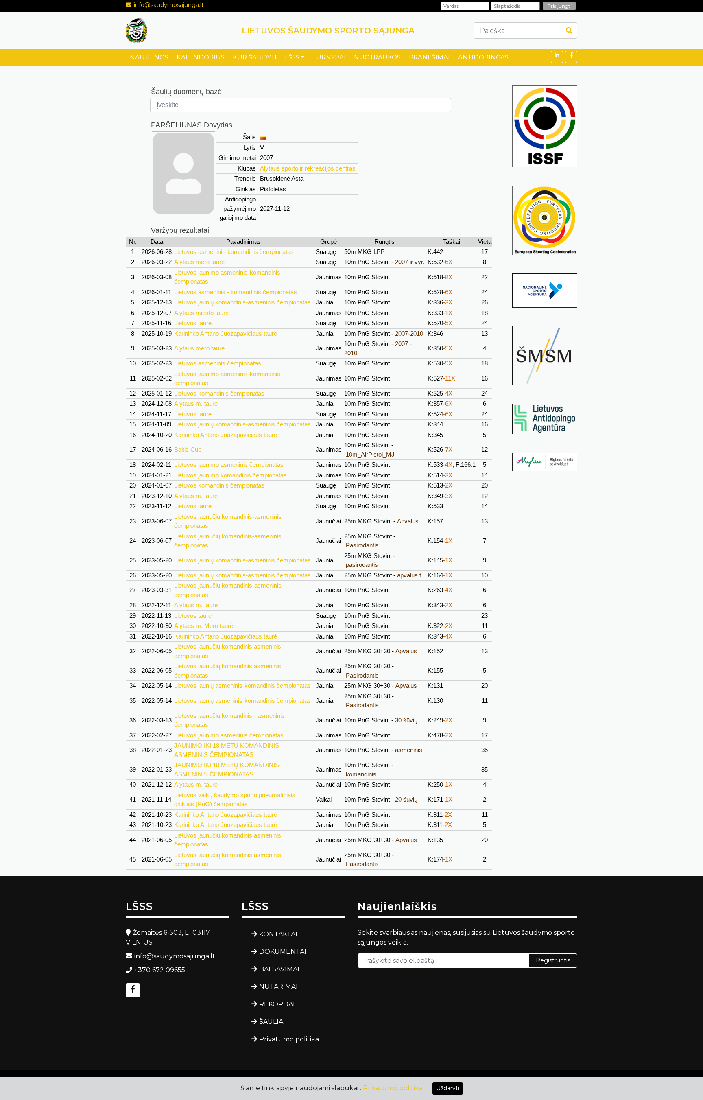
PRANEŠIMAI (429, 57)
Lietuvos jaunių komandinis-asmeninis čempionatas (242, 302)
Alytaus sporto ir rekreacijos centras (308, 168)
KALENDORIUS (201, 57)
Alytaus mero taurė (199, 261)
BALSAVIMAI (279, 969)
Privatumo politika (289, 1039)
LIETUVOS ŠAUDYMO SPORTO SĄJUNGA (328, 30)
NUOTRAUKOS (377, 57)
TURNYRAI (329, 57)
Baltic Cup (187, 449)
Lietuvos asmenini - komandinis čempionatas (234, 251)
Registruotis (553, 960)
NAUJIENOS (149, 57)
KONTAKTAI (278, 934)
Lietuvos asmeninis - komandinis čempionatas (235, 292)
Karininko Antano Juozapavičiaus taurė (225, 333)
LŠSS (292, 57)
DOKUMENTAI (282, 952)
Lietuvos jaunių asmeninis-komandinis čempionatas (242, 685)
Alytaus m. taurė (196, 403)
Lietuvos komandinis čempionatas (219, 393)
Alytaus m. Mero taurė (203, 625)
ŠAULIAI (272, 1022)
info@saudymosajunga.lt (169, 5)
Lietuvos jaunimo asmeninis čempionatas (229, 464)
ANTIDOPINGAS (483, 57)
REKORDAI (277, 1004)
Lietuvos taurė (193, 322)
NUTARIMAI (278, 987)
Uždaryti (447, 1088)
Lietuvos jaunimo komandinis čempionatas (230, 475)
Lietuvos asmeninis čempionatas (217, 363)
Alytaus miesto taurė (201, 312)
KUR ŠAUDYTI (255, 57)
